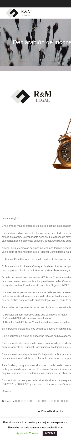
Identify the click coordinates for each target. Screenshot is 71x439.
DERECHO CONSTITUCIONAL (31, 401)
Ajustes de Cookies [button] (27, 433)
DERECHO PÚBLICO (58, 401)
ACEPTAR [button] (50, 433)
